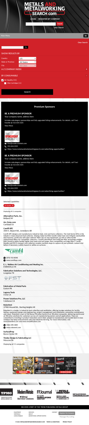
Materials (17, 414)
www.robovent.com (13, 328)
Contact (54, 412)
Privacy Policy (67, 422)
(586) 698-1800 (12, 325)
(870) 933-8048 (12, 258)
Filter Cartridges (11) (14, 83)
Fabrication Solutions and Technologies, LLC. (22, 271)
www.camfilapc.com (13, 260)
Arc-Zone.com (9, 222)
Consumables (18, 416)
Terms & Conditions (53, 422)
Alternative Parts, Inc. (12, 216)
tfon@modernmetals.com (17, 143)
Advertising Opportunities (37, 416)
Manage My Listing (67, 417)
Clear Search (59, 28)
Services (31, 412)
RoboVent (7, 305)
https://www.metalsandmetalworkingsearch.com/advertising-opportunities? (36, 149)
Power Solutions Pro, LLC (14, 299)
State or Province (7, 62)
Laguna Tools (9, 293)
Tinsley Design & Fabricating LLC (17, 338)
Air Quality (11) (10, 80)
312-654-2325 (12, 146)
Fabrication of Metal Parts (14, 286)
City (2, 66)
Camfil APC (8, 229)
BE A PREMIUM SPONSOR (18, 113)
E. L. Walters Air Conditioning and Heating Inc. (23, 265)
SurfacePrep (8, 332)
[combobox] (41, 24)
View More (9, 126)
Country (4, 58)
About (31, 414)
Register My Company (67, 413)
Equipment (17, 412)
